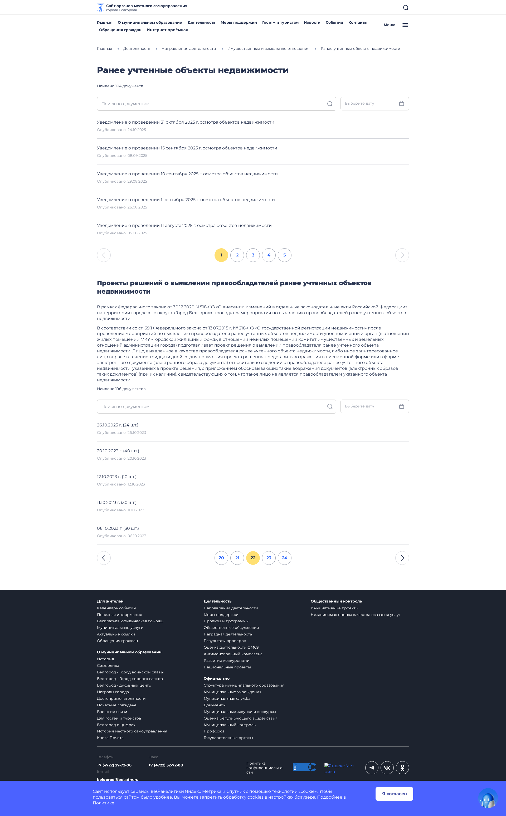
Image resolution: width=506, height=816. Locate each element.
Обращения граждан (120, 29)
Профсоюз (214, 731)
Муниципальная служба (227, 698)
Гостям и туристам (280, 22)
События (334, 22)
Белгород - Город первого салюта (130, 678)
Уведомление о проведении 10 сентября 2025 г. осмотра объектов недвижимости (187, 173)
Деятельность (201, 22)
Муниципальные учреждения (232, 691)
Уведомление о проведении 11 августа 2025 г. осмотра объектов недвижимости (184, 225)
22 (253, 557)
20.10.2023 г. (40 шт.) (118, 450)
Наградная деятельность (228, 634)
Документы (215, 705)
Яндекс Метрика (203, 791)
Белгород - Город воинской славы (130, 672)
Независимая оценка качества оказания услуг (356, 614)
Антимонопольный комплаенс (233, 654)
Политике (103, 802)
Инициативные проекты (334, 608)
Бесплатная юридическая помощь (130, 621)
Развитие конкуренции (227, 660)
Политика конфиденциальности (264, 768)
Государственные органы (228, 737)
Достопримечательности (121, 698)
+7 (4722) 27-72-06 (114, 765)
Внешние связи (112, 711)
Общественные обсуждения (231, 627)
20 (221, 557)
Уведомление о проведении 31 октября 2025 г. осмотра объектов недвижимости (185, 122)
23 (268, 557)
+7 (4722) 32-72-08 (165, 765)
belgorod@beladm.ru (118, 780)
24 (284, 557)
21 (237, 557)
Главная (105, 22)
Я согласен (394, 793)
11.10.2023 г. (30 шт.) (117, 502)
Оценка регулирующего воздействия (241, 718)
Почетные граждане (117, 705)
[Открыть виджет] (488, 798)
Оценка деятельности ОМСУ (231, 647)
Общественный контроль (336, 601)
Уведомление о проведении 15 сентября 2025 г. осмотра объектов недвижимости (187, 147)
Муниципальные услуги (120, 627)
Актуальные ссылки (116, 634)
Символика (108, 665)
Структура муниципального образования (244, 685)
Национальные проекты (227, 667)
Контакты (357, 22)
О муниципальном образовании (150, 22)
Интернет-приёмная (167, 29)
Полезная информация (119, 614)
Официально (217, 678)
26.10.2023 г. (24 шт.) (117, 425)
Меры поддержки (239, 22)
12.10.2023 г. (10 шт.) (117, 476)
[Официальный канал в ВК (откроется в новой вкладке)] (387, 767)
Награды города (113, 691)
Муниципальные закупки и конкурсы (240, 711)
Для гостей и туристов (119, 718)
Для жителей (110, 601)
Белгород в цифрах (116, 724)
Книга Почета (110, 737)
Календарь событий (116, 608)
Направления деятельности (231, 608)
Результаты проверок (225, 640)
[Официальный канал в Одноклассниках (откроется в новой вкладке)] (402, 767)
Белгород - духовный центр (124, 685)
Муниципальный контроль (230, 724)
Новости (312, 22)
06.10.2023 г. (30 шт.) (118, 528)
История (105, 659)
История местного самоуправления (132, 731)
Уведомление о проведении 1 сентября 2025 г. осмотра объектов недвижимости (186, 199)
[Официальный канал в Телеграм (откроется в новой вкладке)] (371, 767)
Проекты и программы (226, 621)
